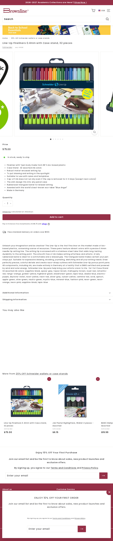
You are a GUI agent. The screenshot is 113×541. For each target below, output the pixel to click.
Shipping (7, 212)
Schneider (7, 47)
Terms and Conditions (62, 518)
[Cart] (93, 10)
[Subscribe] (82, 529)
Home (5, 38)
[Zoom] (94, 132)
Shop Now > (80, 2)
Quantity (8, 197)
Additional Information (16, 292)
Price (5, 144)
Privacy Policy (80, 518)
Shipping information (15, 299)
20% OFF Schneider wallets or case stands (30, 38)
